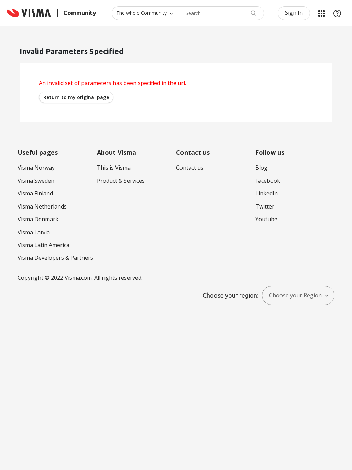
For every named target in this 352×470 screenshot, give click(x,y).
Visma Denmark (38, 219)
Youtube (266, 219)
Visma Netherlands (42, 206)
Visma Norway (36, 167)
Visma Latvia (34, 232)
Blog (261, 167)
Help (337, 13)
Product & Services (121, 180)
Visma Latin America (43, 245)
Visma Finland (35, 193)
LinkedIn (266, 193)
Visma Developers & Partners (55, 257)
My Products (321, 13)
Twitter (264, 206)
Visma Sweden (36, 180)
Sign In (294, 13)
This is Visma (114, 167)
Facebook (267, 180)
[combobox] (220, 13)
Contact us (190, 167)
